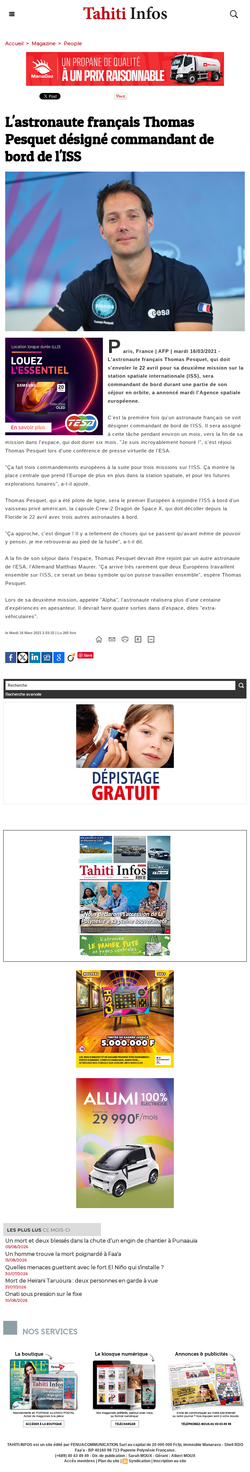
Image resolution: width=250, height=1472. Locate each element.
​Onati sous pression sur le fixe (43, 1294)
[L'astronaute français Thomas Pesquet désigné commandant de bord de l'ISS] (125, 174)
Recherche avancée (23, 694)
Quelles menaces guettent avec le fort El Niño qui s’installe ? (84, 1267)
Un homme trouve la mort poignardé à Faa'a (63, 1254)
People (73, 43)
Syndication (139, 1461)
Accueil (14, 43)
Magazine (44, 43)
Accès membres (79, 1461)
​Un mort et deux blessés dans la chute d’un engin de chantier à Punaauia (101, 1241)
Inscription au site (169, 1461)
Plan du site (108, 1461)
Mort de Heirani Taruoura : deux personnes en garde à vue (81, 1281)
